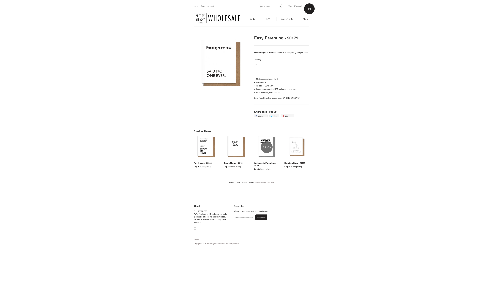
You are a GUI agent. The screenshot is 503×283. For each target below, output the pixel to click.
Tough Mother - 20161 (234, 163)
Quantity (257, 59)
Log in (196, 6)
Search (196, 240)
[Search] (280, 6)
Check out (298, 6)
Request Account (207, 6)
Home (231, 182)
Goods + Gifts (287, 19)
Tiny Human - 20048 (203, 163)
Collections (239, 182)
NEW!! (268, 19)
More (305, 19)
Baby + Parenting (250, 182)
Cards (252, 19)
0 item (290, 6)
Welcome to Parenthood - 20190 (265, 164)
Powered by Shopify (231, 243)
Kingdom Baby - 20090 (294, 163)
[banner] (218, 18)
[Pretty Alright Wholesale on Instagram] (195, 228)
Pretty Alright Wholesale (215, 243)
